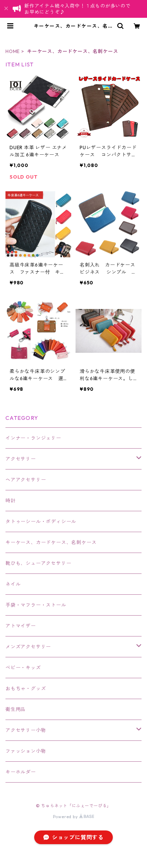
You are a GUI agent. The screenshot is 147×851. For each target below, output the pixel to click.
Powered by (66, 816)
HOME (12, 51)
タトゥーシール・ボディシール (40, 521)
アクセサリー (20, 459)
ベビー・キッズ (23, 668)
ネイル (13, 584)
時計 (10, 501)
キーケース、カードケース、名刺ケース (50, 542)
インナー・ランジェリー (33, 438)
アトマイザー (20, 626)
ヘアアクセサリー (25, 480)
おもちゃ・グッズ (25, 688)
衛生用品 (15, 709)
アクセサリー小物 (25, 730)
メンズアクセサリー (28, 647)
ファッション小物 (25, 751)
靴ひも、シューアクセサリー (38, 563)
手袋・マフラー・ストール (35, 605)
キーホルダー (20, 772)
